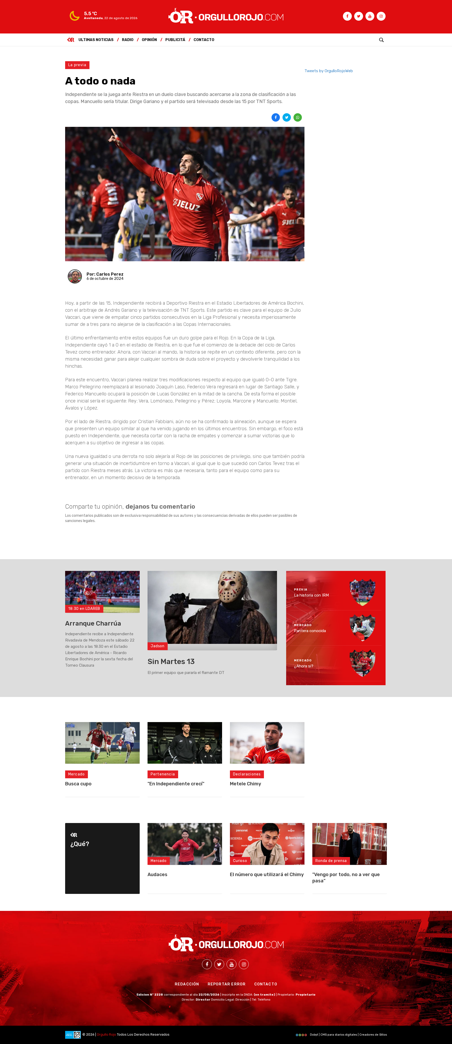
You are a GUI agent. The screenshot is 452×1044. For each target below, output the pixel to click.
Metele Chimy (245, 784)
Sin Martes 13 (171, 661)
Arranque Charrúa (93, 623)
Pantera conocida (310, 630)
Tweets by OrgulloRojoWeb (328, 71)
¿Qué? (79, 844)
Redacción (187, 984)
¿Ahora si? (303, 666)
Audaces (157, 874)
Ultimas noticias (96, 40)
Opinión (149, 40)
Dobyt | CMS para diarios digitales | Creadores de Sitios (348, 1034)
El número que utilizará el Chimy (267, 874)
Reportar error (227, 984)
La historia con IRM (311, 595)
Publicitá (175, 40)
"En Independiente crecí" (176, 784)
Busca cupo (78, 784)
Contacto (204, 40)
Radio (127, 40)
